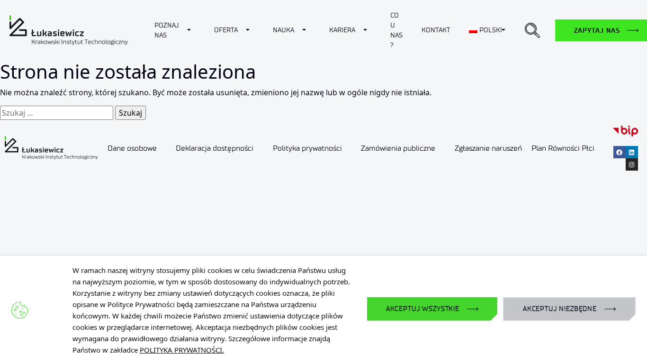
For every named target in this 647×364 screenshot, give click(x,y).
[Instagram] (632, 164)
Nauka (283, 30)
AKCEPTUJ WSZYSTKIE (422, 309)
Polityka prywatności (307, 148)
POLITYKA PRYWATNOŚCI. (182, 350)
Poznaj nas (166, 30)
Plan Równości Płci (562, 148)
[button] (532, 30)
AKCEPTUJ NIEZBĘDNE (560, 309)
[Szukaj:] (56, 113)
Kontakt (436, 30)
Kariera (342, 30)
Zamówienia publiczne (398, 148)
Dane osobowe (132, 148)
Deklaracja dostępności (214, 148)
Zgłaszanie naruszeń (488, 148)
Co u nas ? (396, 30)
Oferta (226, 30)
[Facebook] (619, 152)
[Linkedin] (632, 152)
